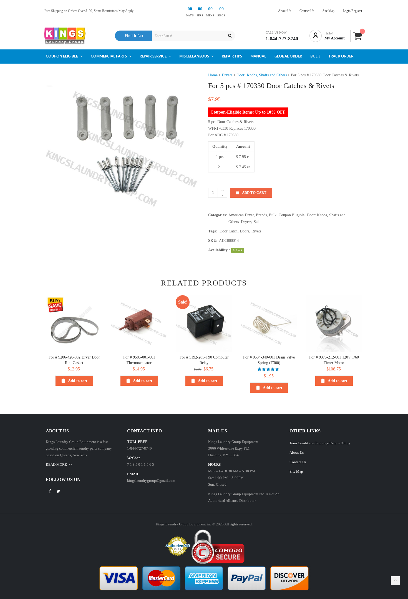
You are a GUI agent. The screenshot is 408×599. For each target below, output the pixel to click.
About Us (296, 452)
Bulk (272, 215)
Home (213, 75)
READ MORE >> (59, 464)
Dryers (227, 75)
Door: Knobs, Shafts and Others (261, 75)
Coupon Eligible (291, 215)
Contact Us (297, 462)
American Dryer (241, 215)
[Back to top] (395, 580)
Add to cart (254, 193)
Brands (261, 215)
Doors (244, 231)
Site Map (296, 471)
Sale (257, 222)
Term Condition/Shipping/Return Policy (319, 443)
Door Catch (229, 231)
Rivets (256, 231)
